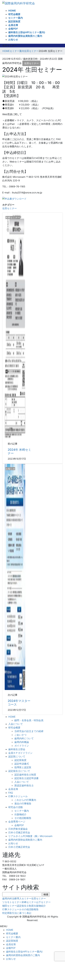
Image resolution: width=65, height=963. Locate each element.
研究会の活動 (15, 807)
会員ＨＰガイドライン (20, 752)
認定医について (16, 756)
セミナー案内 (21, 810)
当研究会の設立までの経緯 (28, 731)
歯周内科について (24, 738)
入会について (15, 723)
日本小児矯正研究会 (19, 832)
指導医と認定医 (22, 767)
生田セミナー (31, 63)
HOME (12, 716)
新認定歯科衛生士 (24, 785)
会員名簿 (13, 789)
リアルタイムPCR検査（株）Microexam (30, 836)
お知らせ (13, 843)
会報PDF (19, 825)
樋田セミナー (9, 905)
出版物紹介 (20, 814)
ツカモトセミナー (12, 902)
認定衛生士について (19, 770)
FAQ (10, 792)
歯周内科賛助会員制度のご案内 (25, 839)
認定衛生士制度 (25, 905)
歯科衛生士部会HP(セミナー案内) (24, 951)
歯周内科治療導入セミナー (16, 898)
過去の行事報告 (22, 803)
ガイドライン (21, 745)
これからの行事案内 (25, 799)
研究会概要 (14, 727)
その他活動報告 (22, 817)
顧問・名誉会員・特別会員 (28, 720)
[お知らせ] (15, 576)
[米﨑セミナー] (15, 325)
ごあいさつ (20, 734)
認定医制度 (20, 760)
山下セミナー (43, 902)
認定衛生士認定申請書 (26, 778)
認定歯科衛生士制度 (25, 774)
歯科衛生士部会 (16, 749)
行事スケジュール (18, 796)
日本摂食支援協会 (18, 828)
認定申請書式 (21, 763)
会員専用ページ (16, 821)
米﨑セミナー (29, 902)
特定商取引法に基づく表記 (16, 912)
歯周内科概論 (21, 742)
